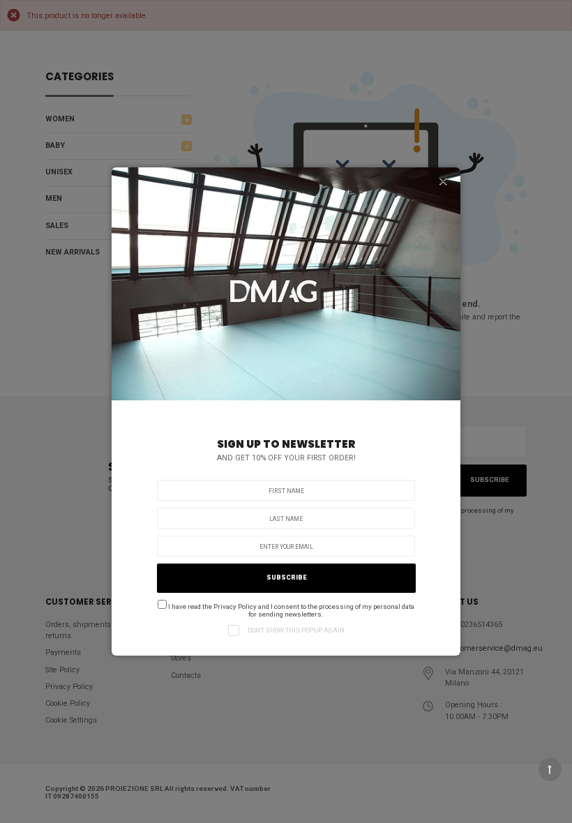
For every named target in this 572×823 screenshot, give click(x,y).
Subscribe (286, 577)
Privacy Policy (235, 606)
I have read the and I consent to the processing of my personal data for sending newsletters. (290, 610)
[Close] (443, 181)
